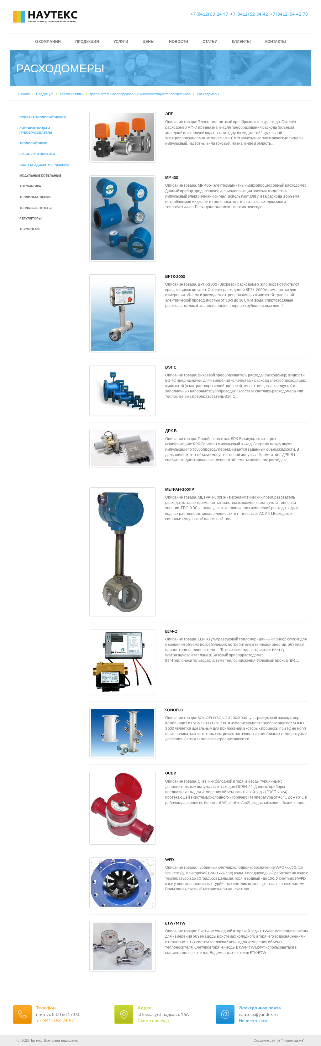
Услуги (120, 41)
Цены (149, 41)
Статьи (210, 41)
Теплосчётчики (71, 94)
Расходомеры (208, 94)
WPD (169, 859)
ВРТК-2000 (175, 276)
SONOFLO (174, 709)
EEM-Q (171, 631)
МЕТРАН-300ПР (179, 489)
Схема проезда (153, 1020)
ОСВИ (170, 773)
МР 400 (171, 177)
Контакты (275, 41)
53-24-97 (209, 14)
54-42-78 (289, 14)
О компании (48, 41)
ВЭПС (170, 367)
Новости (178, 41)
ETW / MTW (175, 923)
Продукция (87, 41)
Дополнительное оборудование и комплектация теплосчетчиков (140, 94)
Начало (24, 94)
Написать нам (253, 1020)
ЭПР (169, 113)
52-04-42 (249, 14)
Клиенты (241, 41)
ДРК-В (171, 430)
